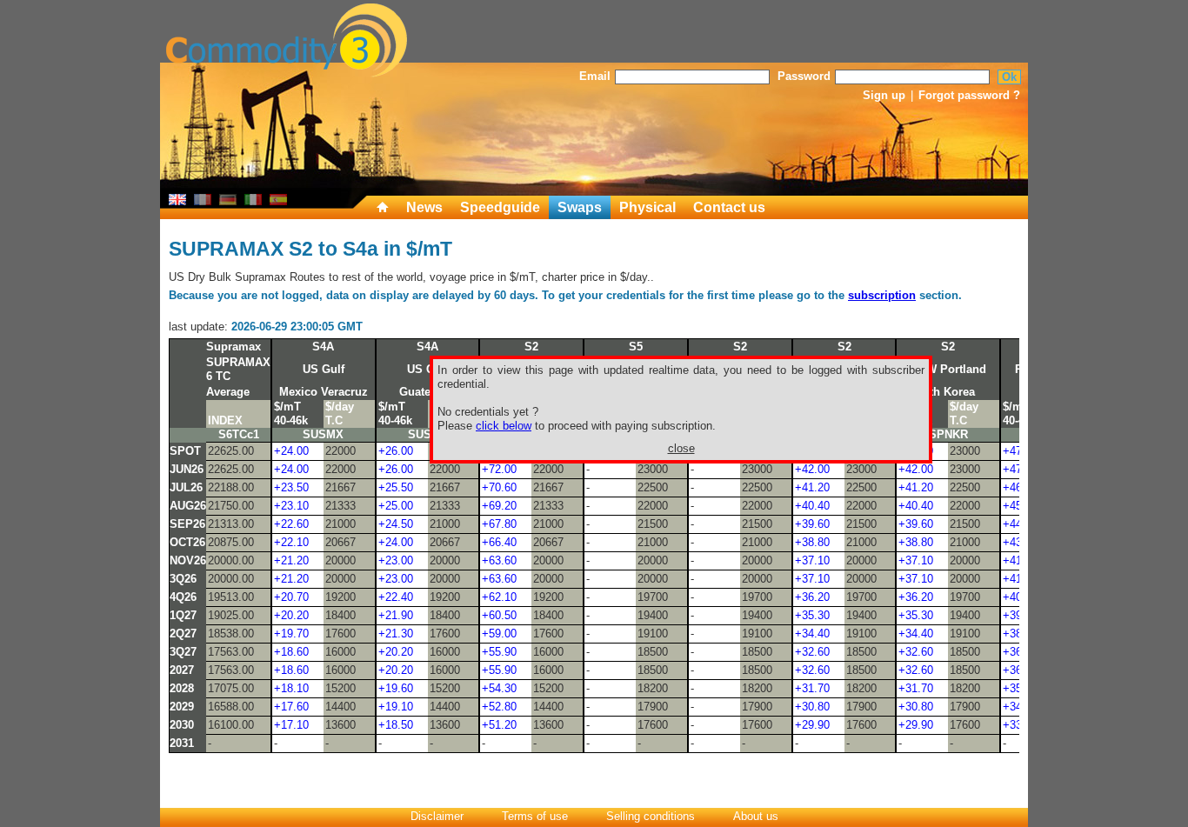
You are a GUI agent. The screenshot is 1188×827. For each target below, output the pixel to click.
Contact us (729, 207)
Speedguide (500, 207)
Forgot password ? (969, 95)
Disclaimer (437, 816)
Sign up (884, 95)
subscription (882, 295)
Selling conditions (650, 816)
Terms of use (535, 816)
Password (804, 76)
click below (503, 425)
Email (595, 76)
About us (755, 816)
